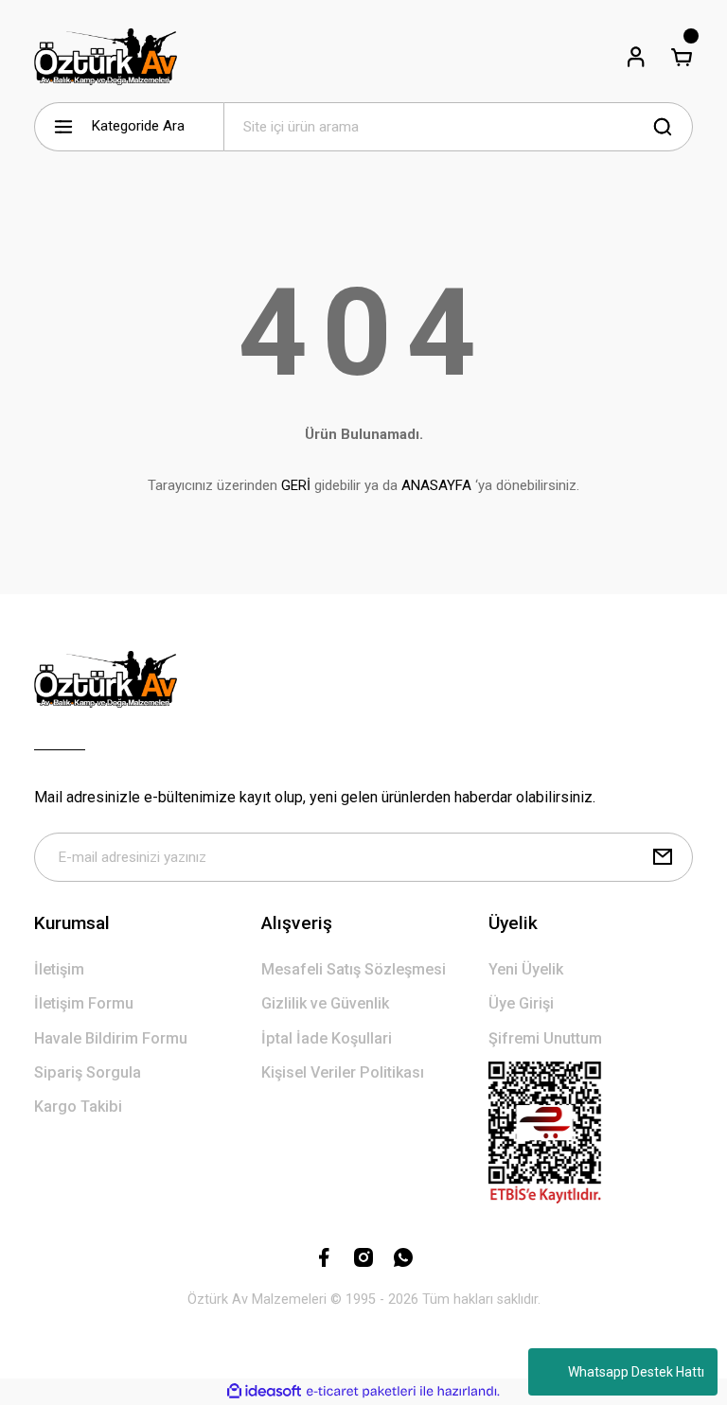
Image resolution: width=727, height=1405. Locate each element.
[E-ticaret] (361, 1391)
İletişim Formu (83, 1003)
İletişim (59, 969)
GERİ (295, 485)
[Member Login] (636, 57)
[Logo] (105, 56)
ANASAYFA (436, 485)
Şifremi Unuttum (545, 1038)
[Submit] (662, 857)
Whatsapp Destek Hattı (636, 1371)
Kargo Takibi (78, 1106)
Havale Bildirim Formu (110, 1038)
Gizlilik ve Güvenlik (325, 1003)
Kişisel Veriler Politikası (342, 1072)
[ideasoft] (264, 1391)
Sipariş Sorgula (87, 1072)
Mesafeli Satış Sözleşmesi (353, 969)
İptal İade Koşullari (326, 1038)
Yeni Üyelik (525, 969)
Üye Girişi (521, 1003)
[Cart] (681, 57)
